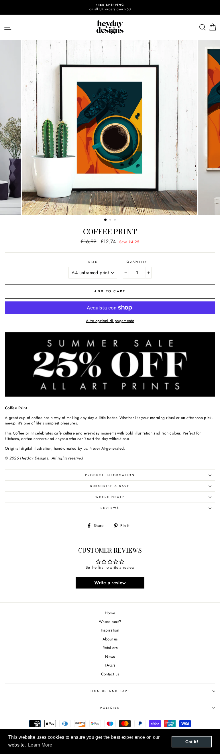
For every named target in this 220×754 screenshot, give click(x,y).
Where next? (110, 497)
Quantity (137, 262)
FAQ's (110, 665)
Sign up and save (110, 691)
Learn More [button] (40, 745)
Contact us (110, 674)
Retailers (110, 647)
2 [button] (110, 220)
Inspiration (110, 630)
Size (93, 262)
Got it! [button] (191, 741)
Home (110, 613)
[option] (110, 7)
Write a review (110, 582)
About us (110, 639)
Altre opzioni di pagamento (110, 321)
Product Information (110, 475)
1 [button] (105, 220)
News (110, 656)
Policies (110, 708)
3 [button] (115, 220)
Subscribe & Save (110, 486)
